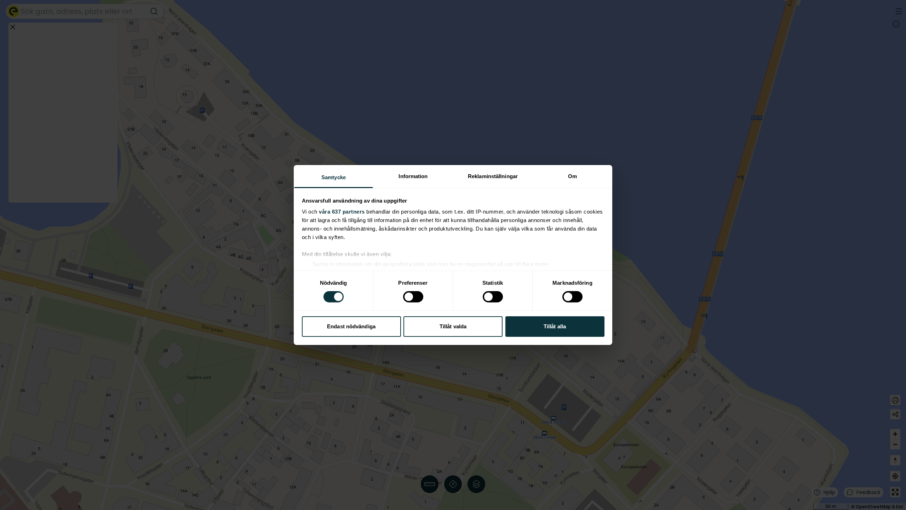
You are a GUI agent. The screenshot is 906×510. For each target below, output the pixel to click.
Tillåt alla (555, 326)
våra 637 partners (342, 212)
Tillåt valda (453, 326)
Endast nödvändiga (351, 326)
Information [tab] (413, 176)
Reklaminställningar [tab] (493, 176)
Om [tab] (572, 176)
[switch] (413, 296)
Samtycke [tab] (333, 177)
